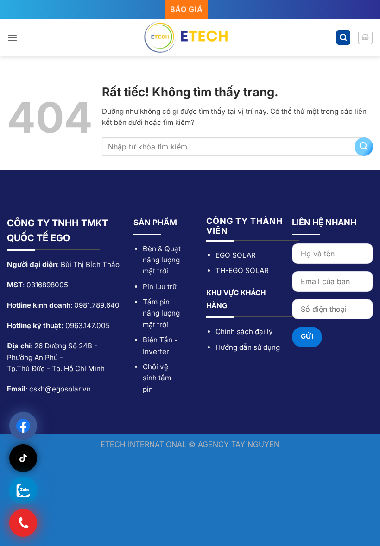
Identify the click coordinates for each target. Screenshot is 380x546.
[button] (12, 37)
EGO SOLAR (235, 255)
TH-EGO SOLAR (242, 270)
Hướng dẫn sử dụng (247, 347)
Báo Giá (186, 9)
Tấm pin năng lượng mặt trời (161, 313)
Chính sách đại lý (244, 331)
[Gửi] (364, 146)
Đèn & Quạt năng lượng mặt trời (162, 260)
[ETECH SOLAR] (190, 37)
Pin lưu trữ (160, 286)
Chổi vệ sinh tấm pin (157, 378)
